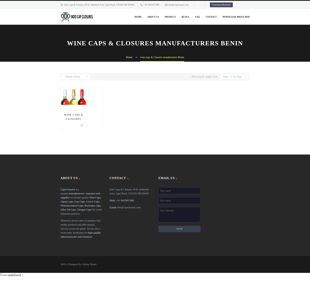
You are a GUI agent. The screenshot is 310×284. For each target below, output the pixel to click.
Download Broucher (236, 17)
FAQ (197, 17)
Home (138, 17)
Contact (211, 17)
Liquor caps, (67, 201)
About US (153, 17)
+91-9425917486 (151, 5)
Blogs (185, 17)
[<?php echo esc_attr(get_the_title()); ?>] (81, 125)
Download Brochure (221, 5)
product (170, 17)
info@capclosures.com (178, 5)
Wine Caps (95, 197)
